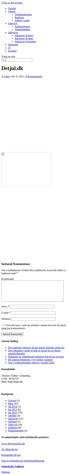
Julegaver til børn (24, 38)
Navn (5, 306)
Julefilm (12, 415)
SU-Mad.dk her (9, 449)
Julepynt (12, 23)
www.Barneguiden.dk (13, 443)
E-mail (5, 312)
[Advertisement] (34, 115)
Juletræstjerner (22, 26)
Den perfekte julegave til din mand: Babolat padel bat (36, 347)
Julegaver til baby (24, 35)
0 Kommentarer (34, 76)
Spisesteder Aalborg (12, 466)
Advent (12, 400)
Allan (7, 76)
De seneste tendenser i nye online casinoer (30, 359)
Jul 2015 (12, 409)
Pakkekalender (16, 430)
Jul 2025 (12, 412)
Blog (10, 403)
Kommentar (7, 279)
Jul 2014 (12, 406)
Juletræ (12, 11)
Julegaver (13, 32)
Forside (12, 8)
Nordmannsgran (23, 14)
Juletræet (12, 427)
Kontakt (12, 50)
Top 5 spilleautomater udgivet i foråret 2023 (31, 362)
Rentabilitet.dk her (11, 455)
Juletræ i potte (22, 20)
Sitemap (5, 472)
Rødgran (19, 17)
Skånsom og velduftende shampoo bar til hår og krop (36, 356)
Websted (5, 318)
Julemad (12, 421)
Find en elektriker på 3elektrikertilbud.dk (22, 460)
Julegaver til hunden (25, 41)
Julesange (13, 44)
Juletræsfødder (22, 29)
